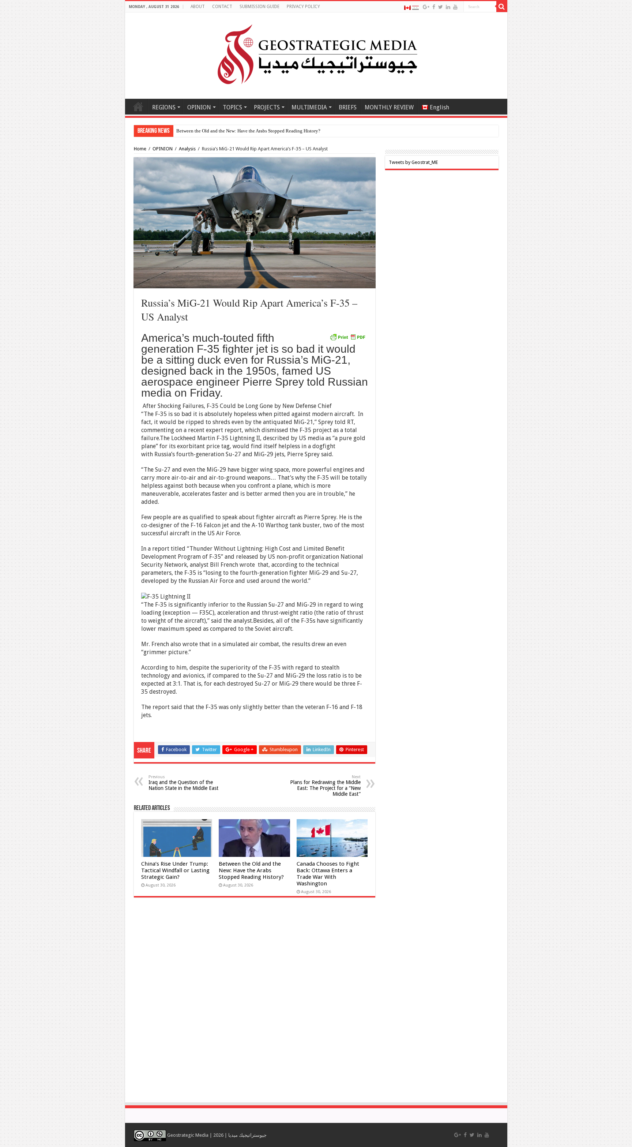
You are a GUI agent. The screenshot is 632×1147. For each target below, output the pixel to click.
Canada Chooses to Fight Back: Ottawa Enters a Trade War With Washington (328, 874)
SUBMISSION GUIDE (259, 6)
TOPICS (232, 107)
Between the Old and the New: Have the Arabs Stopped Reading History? (251, 870)
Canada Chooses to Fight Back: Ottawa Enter (221, 131)
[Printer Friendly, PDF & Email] (347, 337)
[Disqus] (254, 1003)
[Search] (501, 6)
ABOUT (198, 6)
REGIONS (164, 107)
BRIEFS (348, 107)
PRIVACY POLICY (303, 6)
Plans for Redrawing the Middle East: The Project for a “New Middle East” (325, 786)
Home (138, 106)
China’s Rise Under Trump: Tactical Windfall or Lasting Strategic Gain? (175, 870)
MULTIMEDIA (309, 107)
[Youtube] (455, 7)
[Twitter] (440, 7)
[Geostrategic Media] (316, 54)
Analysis (187, 148)
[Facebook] (434, 7)
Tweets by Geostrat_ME (413, 162)
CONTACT (222, 6)
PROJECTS (267, 107)
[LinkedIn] (448, 7)
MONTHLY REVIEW (389, 107)
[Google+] (426, 7)
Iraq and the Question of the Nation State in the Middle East (183, 783)
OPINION (199, 107)
